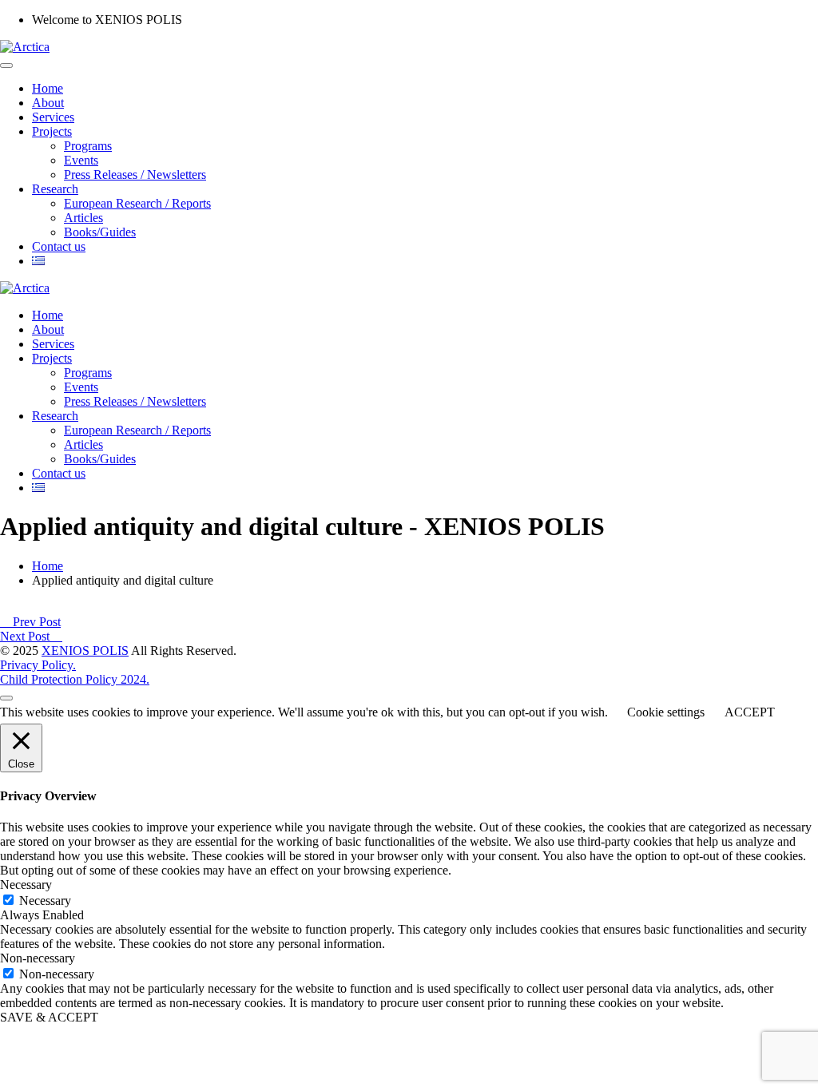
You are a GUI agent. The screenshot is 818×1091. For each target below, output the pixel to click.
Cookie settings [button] (666, 712)
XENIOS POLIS (85, 650)
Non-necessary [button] (37, 958)
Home (47, 88)
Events (81, 160)
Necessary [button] (26, 884)
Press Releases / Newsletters (135, 174)
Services (53, 117)
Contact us (58, 246)
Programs (88, 146)
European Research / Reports (137, 203)
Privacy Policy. (38, 665)
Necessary (45, 900)
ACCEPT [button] (750, 712)
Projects (52, 131)
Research (55, 189)
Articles (83, 217)
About (48, 102)
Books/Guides (100, 232)
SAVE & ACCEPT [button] (49, 1017)
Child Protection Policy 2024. (74, 679)
